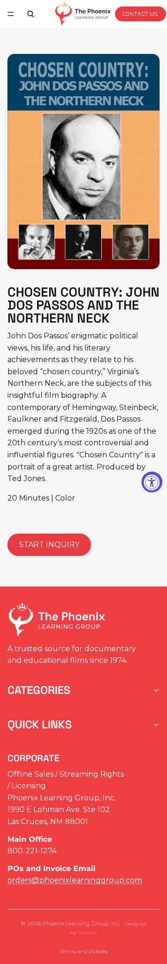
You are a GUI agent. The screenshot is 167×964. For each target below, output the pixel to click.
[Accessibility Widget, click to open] (151, 482)
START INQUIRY (49, 544)
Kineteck (87, 933)
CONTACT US (140, 14)
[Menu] (10, 14)
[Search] (30, 14)
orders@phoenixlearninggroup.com (74, 880)
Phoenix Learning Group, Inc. (82, 923)
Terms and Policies (83, 951)
